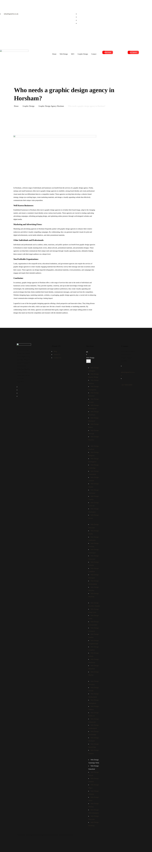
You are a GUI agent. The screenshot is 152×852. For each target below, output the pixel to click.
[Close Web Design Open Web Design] (88, 361)
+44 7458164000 (126, 385)
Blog (55, 351)
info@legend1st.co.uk (11, 14)
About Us (57, 354)
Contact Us (57, 358)
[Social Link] (79, 14)
